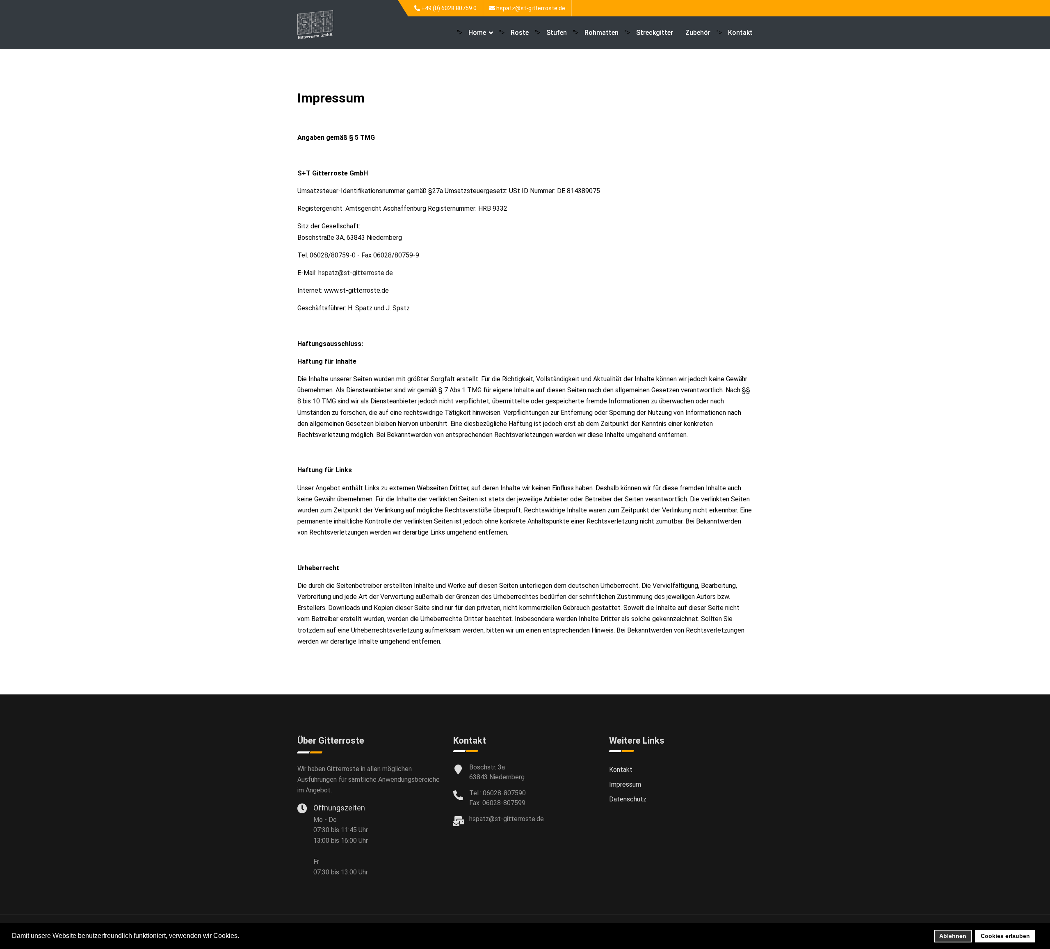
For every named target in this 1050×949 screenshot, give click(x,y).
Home (477, 32)
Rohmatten (601, 32)
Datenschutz (627, 799)
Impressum (625, 784)
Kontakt (740, 32)
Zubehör (697, 32)
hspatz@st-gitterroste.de (530, 8)
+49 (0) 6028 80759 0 (449, 8)
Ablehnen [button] (952, 936)
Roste (520, 32)
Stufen (556, 32)
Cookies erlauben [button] (1005, 936)
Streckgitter (654, 32)
